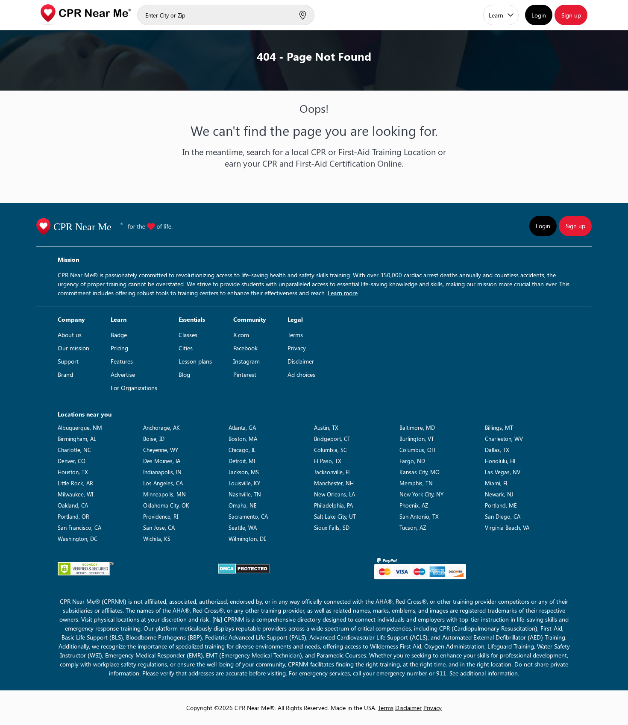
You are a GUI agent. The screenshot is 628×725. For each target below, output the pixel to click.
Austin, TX (326, 427)
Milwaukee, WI (75, 494)
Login (538, 15)
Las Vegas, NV (502, 472)
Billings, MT (499, 427)
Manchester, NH (334, 483)
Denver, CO (71, 460)
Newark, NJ (499, 494)
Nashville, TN (245, 494)
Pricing (119, 348)
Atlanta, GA (242, 427)
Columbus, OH (417, 449)
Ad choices (301, 374)
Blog (184, 374)
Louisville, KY (244, 483)
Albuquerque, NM (80, 427)
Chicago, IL (242, 449)
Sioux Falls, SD (331, 527)
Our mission (73, 348)
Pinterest (244, 374)
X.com (241, 335)
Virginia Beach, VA (507, 527)
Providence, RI (160, 516)
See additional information (483, 673)
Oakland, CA (73, 505)
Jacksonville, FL (332, 472)
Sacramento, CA (248, 516)
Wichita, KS (156, 538)
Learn (496, 15)
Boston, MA (243, 438)
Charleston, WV (504, 438)
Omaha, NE (243, 505)
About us (70, 335)
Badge (119, 335)
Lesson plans (195, 361)
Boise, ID (153, 438)
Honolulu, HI (500, 460)
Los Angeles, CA (163, 483)
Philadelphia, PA (333, 505)
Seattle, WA (243, 527)
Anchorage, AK (161, 427)
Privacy (297, 348)
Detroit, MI (242, 460)
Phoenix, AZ (413, 505)
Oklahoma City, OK (166, 505)
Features (122, 361)
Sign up (571, 15)
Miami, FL (496, 483)
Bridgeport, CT (332, 438)
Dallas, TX (497, 449)
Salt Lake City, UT (335, 516)
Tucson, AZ (412, 527)
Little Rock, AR (75, 483)
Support (68, 361)
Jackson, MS (244, 472)
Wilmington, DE (248, 538)
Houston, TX (73, 472)
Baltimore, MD (417, 427)
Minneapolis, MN (164, 494)
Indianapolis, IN (162, 472)
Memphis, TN (416, 483)
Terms (295, 335)
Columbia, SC (330, 449)
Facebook (245, 348)
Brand (65, 374)
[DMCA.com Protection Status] (244, 569)
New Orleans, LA (334, 494)
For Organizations (134, 388)
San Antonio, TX (419, 516)
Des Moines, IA (161, 460)
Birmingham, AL (77, 438)
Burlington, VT (416, 438)
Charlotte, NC (74, 449)
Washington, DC (77, 538)
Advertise (123, 374)
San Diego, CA (502, 516)
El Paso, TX (327, 460)
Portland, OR (73, 516)
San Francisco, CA (79, 527)
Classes (188, 335)
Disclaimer (301, 361)
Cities (186, 348)
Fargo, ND (412, 460)
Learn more (343, 293)
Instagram (246, 361)
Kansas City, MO (419, 472)
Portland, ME (501, 505)
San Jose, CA (159, 527)
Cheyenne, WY (160, 449)
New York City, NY (421, 494)
